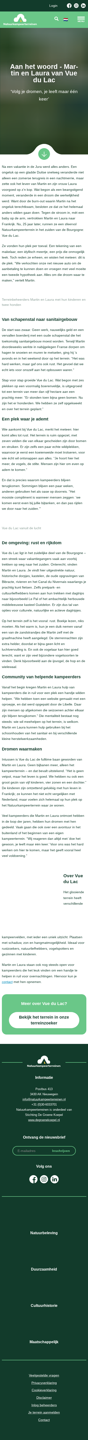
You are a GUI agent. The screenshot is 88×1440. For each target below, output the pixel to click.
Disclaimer (44, 1397)
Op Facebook (33, 1179)
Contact (44, 1420)
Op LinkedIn (54, 1179)
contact (7, 982)
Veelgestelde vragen (44, 1375)
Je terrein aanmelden (44, 1412)
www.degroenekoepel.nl (44, 1120)
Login (53, 6)
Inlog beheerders (44, 1405)
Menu (81, 21)
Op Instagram (44, 1179)
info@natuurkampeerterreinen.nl (44, 1099)
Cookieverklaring (44, 1390)
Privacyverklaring (44, 1383)
